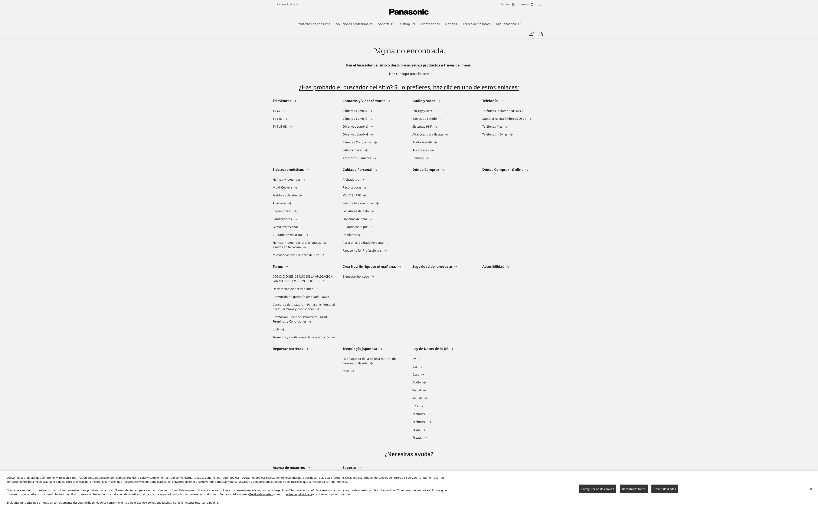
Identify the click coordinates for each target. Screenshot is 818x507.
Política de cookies (261, 494)
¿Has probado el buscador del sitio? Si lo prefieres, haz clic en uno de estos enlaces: (409, 87)
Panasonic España (287, 4)
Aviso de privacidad (298, 494)
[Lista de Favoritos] (531, 34)
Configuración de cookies (597, 489)
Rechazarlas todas (633, 489)
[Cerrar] (811, 488)
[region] (409, 489)
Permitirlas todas (665, 489)
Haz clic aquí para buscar (409, 73)
